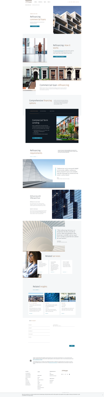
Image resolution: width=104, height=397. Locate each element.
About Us (39, 377)
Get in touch (34, 26)
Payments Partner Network (53, 375)
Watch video (30, 313)
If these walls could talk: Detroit (35, 304)
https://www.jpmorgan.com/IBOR (37, 359)
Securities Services (28, 383)
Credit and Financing (28, 375)
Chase (50, 373)
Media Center (39, 386)
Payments (27, 379)
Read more (47, 313)
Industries (39, 382)
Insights (38, 383)
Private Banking (27, 382)
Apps (38, 378)
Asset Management (28, 373)
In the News (64, 304)
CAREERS (39, 371)
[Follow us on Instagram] (67, 374)
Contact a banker (33, 156)
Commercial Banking (28, 374)
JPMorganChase (51, 374)
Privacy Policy (30, 395)
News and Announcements (41, 387)
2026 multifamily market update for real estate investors (51, 305)
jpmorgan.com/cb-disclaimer (53, 362)
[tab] (34, 112)
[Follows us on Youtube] (69, 374)
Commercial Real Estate (59, 50)
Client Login (51, 381)
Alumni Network (52, 380)
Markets (27, 378)
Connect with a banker (60, 56)
